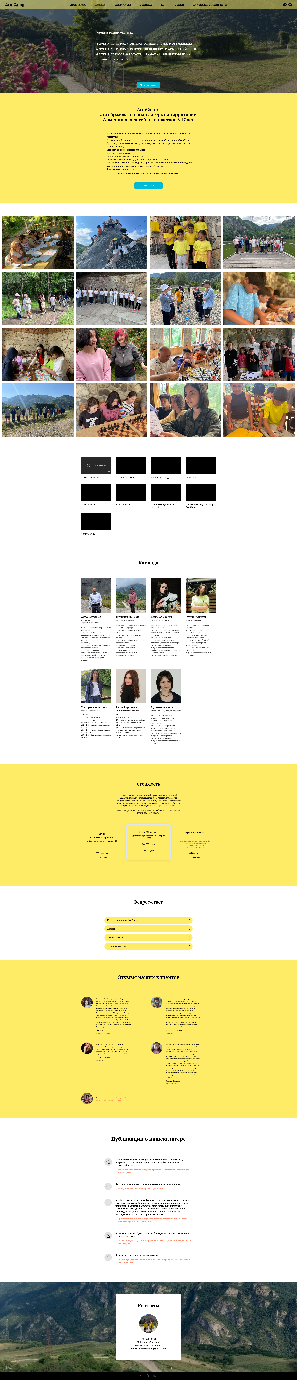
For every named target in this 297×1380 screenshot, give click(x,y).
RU (163, 4)
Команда (100, 4)
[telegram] (290, 4)
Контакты (146, 4)
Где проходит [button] (123, 4)
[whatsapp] (285, 4)
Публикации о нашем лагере (210, 4)
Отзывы (179, 4)
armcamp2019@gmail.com (152, 1348)
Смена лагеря (78, 4)
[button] (148, 85)
